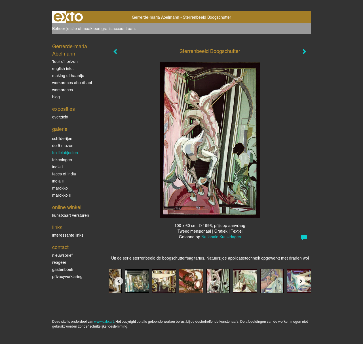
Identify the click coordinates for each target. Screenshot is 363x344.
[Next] (301, 281)
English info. (63, 68)
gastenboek (62, 269)
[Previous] (119, 281)
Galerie (59, 128)
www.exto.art (104, 321)
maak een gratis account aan (109, 28)
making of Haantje (68, 75)
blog (56, 96)
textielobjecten (65, 152)
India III (58, 181)
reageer (59, 262)
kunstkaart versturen (70, 215)
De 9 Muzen (62, 145)
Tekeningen (62, 159)
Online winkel (66, 207)
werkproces (62, 89)
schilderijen (62, 138)
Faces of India (64, 174)
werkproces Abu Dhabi (72, 82)
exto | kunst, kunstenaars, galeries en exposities (68, 17)
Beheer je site (64, 28)
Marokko (60, 188)
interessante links (67, 235)
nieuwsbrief (62, 255)
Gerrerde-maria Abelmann (155, 17)
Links (57, 227)
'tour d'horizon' (65, 61)
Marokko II (61, 195)
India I (57, 166)
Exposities (63, 108)
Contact (60, 246)
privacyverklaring (67, 276)
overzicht (60, 117)
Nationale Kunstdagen (221, 236)
